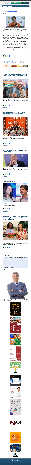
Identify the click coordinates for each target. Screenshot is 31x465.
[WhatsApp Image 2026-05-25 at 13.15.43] (15, 324)
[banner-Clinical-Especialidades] (15, 353)
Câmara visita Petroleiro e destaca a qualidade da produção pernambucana (6, 61)
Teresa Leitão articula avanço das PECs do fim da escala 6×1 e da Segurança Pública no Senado (15, 75)
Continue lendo (5, 107)
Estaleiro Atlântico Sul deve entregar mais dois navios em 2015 (14, 61)
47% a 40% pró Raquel (9, 181)
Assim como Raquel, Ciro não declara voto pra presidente (15, 151)
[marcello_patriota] (15, 454)
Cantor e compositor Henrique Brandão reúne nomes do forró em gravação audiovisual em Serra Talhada (14, 113)
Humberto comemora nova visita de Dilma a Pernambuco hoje (23, 61)
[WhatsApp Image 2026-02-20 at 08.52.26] (15, 308)
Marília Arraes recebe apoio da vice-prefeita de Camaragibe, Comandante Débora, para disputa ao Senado (15, 218)
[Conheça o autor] (15, 285)
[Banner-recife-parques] (15, 339)
